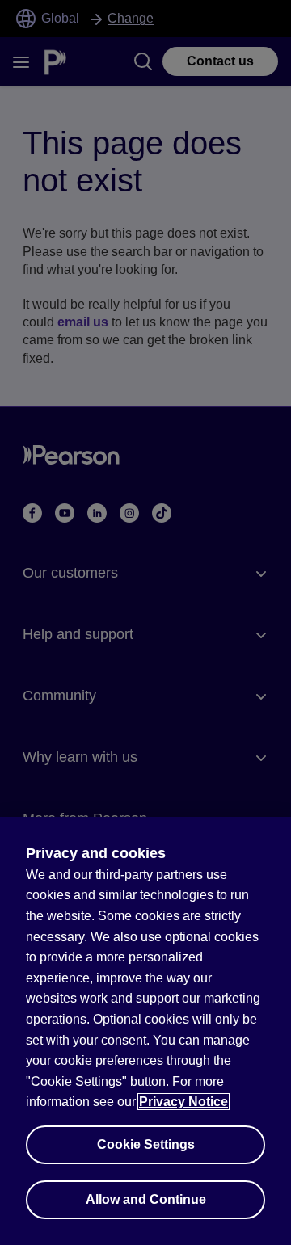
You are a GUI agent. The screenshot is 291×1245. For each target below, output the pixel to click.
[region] (145, 1031)
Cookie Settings (146, 1144)
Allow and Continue (146, 1199)
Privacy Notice (183, 1101)
